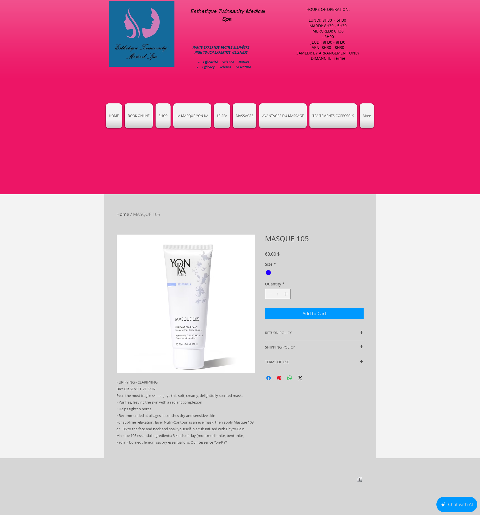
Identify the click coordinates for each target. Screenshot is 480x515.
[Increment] (286, 294)
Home (122, 214)
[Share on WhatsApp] (289, 378)
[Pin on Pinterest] (279, 378)
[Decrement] (269, 294)
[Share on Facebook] (268, 378)
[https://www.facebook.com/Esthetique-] (359, 479)
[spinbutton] (278, 294)
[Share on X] (300, 378)
